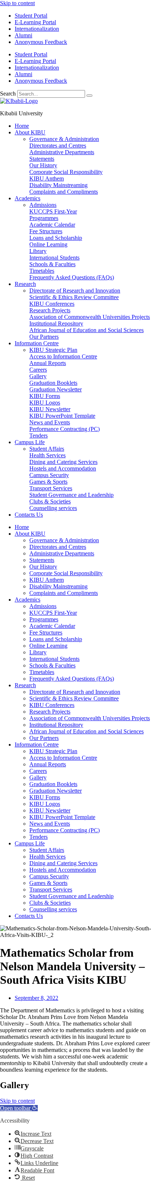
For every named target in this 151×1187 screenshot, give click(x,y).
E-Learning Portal (35, 22)
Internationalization (37, 29)
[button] (19, 1108)
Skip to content (17, 3)
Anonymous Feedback (41, 42)
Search (8, 93)
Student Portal (31, 15)
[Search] (89, 95)
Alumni (23, 35)
